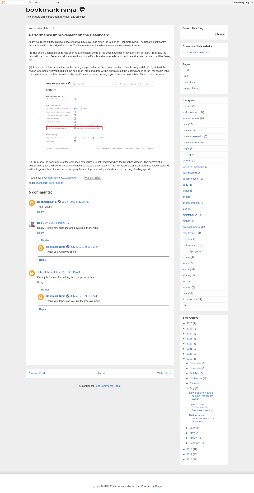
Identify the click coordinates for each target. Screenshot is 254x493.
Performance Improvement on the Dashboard (201, 418)
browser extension (193, 136)
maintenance (190, 214)
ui (184, 305)
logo (185, 208)
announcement (191, 118)
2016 (190, 459)
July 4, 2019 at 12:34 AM (76, 201)
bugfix (186, 148)
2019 (190, 358)
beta (185, 124)
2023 (190, 338)
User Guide (189, 82)
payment (187, 239)
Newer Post (37, 373)
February (195, 442)
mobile (186, 220)
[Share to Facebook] (96, 178)
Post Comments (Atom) (108, 385)
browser (187, 130)
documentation (191, 178)
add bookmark (191, 112)
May (192, 432)
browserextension (193, 142)
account (187, 106)
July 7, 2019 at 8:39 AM (83, 295)
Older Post (164, 373)
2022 (190, 343)
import (186, 196)
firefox (186, 190)
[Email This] (86, 178)
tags (185, 293)
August (194, 383)
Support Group (191, 88)
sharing (187, 275)
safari (186, 263)
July (192, 388)
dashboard (42, 182)
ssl (184, 281)
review (186, 257)
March (194, 437)
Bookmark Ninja (47, 201)
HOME (187, 69)
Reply (40, 211)
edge (185, 184)
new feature (189, 232)
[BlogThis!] (89, 178)
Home (101, 373)
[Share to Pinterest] (99, 178)
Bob (39, 222)
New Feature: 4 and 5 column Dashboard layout (201, 395)
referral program (192, 251)
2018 (190, 449)
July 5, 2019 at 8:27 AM (56, 222)
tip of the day (190, 299)
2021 (190, 348)
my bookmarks (191, 226)
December (196, 363)
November (196, 368)
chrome (187, 160)
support (187, 287)
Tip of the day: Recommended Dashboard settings (201, 407)
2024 (190, 333)
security (187, 269)
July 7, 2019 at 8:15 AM (67, 272)
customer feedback (193, 166)
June (193, 427)
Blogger (159, 486)
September (196, 378)
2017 (190, 454)
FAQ (185, 76)
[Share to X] (92, 178)
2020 (190, 353)
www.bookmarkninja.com (197, 52)
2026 (190, 323)
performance (56, 182)
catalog (187, 154)
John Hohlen (45, 272)
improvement (190, 202)
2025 (190, 328)
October (195, 373)
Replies (45, 240)
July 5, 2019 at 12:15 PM (84, 246)
